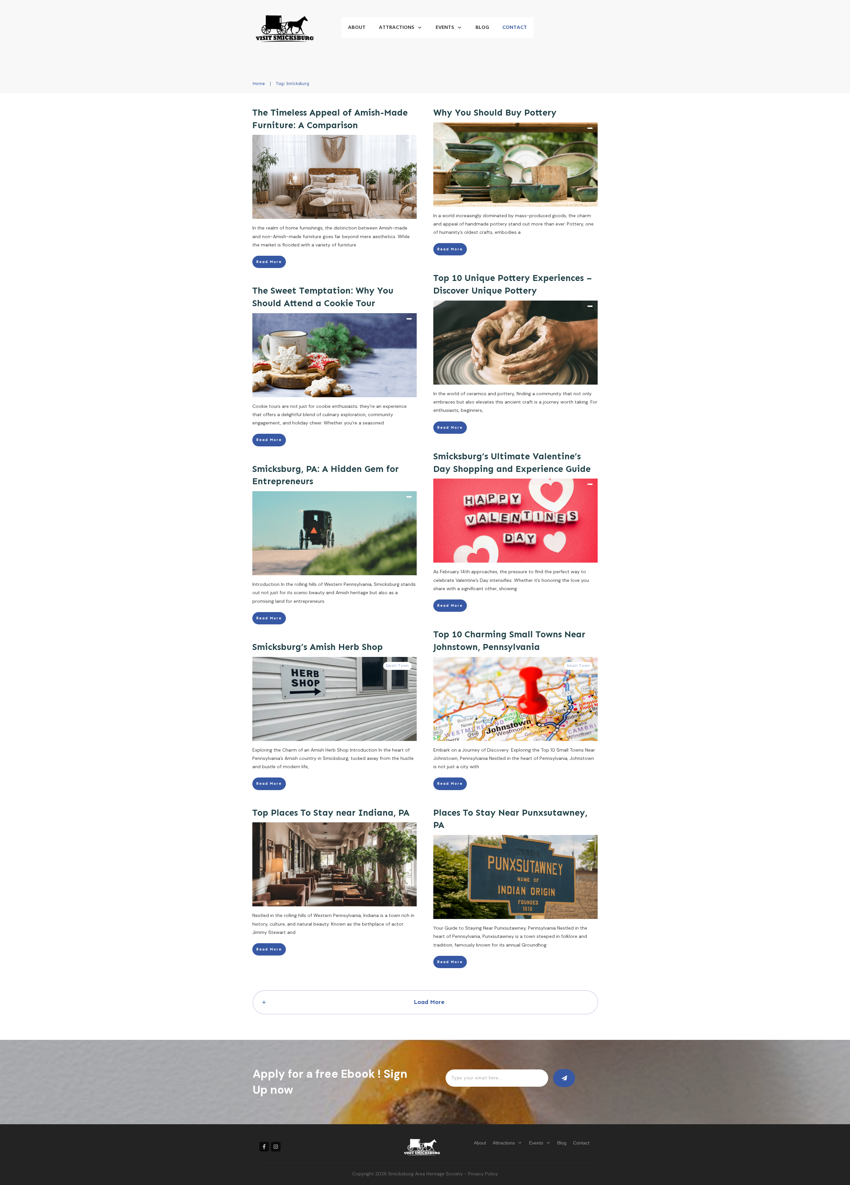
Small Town (578, 666)
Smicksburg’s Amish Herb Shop (317, 647)
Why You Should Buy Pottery (494, 112)
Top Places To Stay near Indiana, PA (330, 812)
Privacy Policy (483, 1174)
